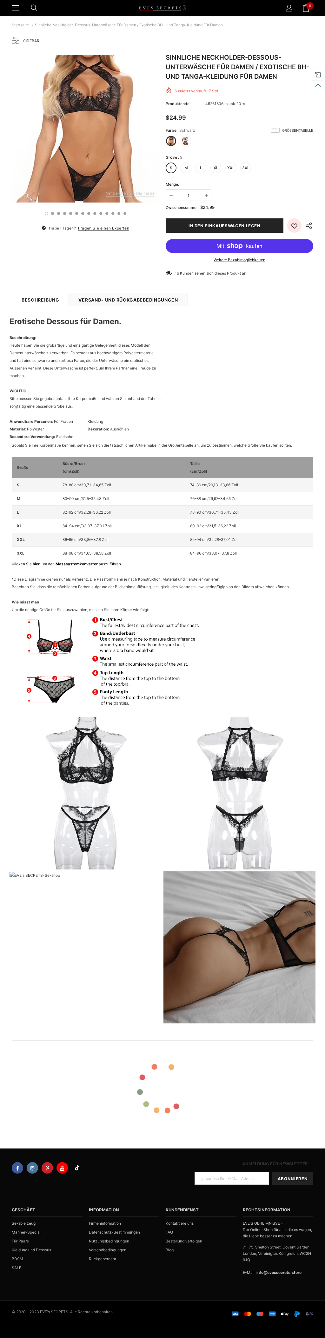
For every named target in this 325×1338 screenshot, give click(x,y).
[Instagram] (32, 1168)
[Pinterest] (47, 1168)
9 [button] (94, 213)
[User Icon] (289, 8)
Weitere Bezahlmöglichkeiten (239, 259)
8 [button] (88, 213)
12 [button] (112, 213)
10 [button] (100, 213)
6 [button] (76, 213)
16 (177, 273)
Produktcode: (178, 103)
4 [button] (64, 213)
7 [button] (82, 213)
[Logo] (162, 7)
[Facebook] (17, 1168)
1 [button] (46, 213)
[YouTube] (62, 1168)
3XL (245, 167)
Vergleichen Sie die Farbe (130, 193)
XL (216, 167)
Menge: (172, 184)
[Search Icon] (34, 8)
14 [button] (124, 213)
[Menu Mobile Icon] (15, 8)
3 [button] (58, 213)
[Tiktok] (77, 1168)
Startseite (20, 25)
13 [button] (118, 213)
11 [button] (106, 213)
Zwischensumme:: (182, 207)
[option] (85, 129)
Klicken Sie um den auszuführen (66, 564)
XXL (231, 167)
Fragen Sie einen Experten (103, 228)
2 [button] (52, 213)
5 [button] (70, 213)
